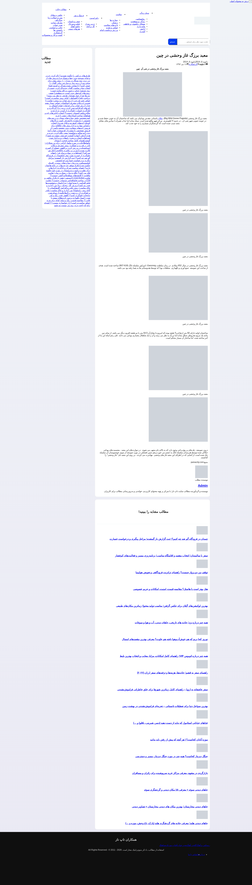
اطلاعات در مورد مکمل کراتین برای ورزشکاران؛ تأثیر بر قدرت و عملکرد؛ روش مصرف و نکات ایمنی (67, 145)
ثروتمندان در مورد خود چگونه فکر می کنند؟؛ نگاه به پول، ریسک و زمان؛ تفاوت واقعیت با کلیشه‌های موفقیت (68, 173)
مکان (160, 118)
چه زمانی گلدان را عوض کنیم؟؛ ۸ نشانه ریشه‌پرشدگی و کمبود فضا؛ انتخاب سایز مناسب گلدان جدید (69, 85)
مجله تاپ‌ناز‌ (202, 21)
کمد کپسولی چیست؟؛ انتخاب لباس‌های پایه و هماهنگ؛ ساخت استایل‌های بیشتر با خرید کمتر (67, 115)
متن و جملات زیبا (55, 18)
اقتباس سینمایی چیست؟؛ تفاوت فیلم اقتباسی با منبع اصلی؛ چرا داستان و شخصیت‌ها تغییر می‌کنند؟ (68, 183)
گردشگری (58, 33)
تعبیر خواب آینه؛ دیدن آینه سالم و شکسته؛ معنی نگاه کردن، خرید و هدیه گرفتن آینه (68, 133)
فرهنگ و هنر (79, 15)
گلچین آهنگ (192, 845)
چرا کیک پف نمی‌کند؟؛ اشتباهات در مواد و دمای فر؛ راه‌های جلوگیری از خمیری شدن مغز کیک (69, 153)
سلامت (119, 14)
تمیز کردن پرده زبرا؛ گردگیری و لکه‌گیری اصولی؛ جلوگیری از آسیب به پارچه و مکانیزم (68, 110)
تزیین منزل (90, 24)
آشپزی (142, 31)
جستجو (172, 42)
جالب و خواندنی (55, 28)
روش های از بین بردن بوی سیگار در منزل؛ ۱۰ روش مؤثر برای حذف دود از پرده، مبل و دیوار (68, 80)
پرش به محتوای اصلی (239, 1)
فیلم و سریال (74, 24)
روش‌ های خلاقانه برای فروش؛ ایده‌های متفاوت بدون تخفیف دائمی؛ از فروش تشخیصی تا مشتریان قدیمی (70, 128)
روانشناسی (140, 19)
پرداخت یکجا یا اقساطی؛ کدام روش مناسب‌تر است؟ (67, 98)
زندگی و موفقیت (138, 21)
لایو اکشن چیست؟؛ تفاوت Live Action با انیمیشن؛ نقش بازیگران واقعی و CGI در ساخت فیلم (67, 178)
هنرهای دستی (74, 29)
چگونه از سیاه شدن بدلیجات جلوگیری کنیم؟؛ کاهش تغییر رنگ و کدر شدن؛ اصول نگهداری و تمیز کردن (69, 195)
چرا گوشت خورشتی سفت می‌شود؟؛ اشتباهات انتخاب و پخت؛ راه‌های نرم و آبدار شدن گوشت (67, 138)
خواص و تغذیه (112, 28)
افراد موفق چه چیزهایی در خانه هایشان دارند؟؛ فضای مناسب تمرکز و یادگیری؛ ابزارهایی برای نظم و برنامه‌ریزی (67, 168)
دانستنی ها (57, 30)
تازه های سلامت (111, 25)
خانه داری (141, 26)
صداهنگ (162, 845)
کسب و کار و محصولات (52, 35)
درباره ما (201, 854)
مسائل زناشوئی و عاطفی (134, 24)
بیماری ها (114, 20)
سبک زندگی (144, 13)
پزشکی (115, 23)
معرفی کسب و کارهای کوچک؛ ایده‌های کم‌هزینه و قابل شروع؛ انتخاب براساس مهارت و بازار (70, 123)
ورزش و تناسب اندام (109, 30)
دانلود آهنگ (75, 26)
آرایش (142, 29)
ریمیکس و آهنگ (203, 845)
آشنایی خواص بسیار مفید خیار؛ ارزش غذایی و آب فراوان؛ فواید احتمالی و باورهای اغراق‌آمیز (67, 105)
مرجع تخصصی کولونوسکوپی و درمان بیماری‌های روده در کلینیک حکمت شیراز (69, 163)
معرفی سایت (56, 23)
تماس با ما (192, 854)
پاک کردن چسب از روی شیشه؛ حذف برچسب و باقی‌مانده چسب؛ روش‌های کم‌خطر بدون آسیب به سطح (68, 90)
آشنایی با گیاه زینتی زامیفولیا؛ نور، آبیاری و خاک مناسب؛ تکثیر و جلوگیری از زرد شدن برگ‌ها (67, 190)
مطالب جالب (61, 9)
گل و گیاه (90, 26)
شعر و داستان (74, 21)
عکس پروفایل (56, 15)
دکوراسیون (94, 18)
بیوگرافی (58, 20)
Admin (203, 485)
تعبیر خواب (57, 25)
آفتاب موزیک (171, 845)
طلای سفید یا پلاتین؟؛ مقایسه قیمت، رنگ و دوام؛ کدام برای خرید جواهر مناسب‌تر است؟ (68, 200)
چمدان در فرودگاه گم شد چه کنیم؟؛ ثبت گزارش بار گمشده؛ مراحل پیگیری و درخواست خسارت (68, 158)
